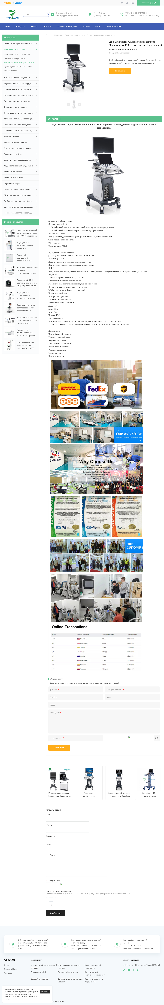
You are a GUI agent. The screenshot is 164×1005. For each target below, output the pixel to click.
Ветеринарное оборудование (17, 101)
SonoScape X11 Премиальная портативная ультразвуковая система (148, 794)
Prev (68, 104)
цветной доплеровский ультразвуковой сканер (14, 58)
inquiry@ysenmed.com (67, 16)
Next (79, 104)
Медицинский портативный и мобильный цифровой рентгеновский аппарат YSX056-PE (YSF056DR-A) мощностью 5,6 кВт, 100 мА (27, 295)
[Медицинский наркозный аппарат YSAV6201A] (9, 245)
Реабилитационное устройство (18, 201)
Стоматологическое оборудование (19, 124)
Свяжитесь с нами (113, 26)
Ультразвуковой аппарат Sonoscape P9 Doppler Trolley (119, 794)
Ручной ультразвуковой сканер (18, 66)
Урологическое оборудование (17, 160)
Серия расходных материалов (17, 189)
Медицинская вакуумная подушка (19, 195)
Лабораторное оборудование (17, 77)
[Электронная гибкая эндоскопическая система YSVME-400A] (9, 345)
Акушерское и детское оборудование (19, 83)
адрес (52, 705)
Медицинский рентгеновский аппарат (19, 43)
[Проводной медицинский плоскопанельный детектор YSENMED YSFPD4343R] (9, 258)
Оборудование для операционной (19, 89)
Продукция (20, 26)
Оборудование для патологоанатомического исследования (19, 113)
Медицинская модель (13, 177)
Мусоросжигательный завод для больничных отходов (19, 119)
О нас (97, 26)
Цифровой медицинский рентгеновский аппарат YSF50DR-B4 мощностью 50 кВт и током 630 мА (27, 233)
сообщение (55, 712)
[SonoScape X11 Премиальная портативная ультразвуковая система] (149, 779)
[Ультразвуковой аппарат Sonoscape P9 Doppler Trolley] (119, 779)
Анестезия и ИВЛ (38, 972)
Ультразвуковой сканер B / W (17, 54)
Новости (47, 26)
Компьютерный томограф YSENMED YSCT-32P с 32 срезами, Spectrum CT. (26, 333)
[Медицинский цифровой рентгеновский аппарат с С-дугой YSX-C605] (9, 320)
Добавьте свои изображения (89, 892)
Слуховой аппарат (12, 183)
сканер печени (10, 70)
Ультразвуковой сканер (14, 49)
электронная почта (115, 689)
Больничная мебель (13, 154)
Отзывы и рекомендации (67, 26)
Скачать (86, 26)
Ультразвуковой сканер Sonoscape (19, 62)
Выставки (8, 973)
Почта (49, 825)
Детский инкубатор (39, 979)
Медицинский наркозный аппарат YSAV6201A (25, 245)
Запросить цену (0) (148, 3)
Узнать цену (120, 71)
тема (108, 697)
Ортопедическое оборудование (18, 148)
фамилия (54, 689)
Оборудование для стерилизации (19, 130)
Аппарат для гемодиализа (15, 142)
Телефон (53, 697)
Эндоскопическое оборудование (18, 95)
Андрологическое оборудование (18, 166)
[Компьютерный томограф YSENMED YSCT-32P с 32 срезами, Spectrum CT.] (9, 332)
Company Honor (11, 969)
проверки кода (57, 738)
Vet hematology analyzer (68, 972)
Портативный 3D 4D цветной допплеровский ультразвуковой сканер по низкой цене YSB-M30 (27, 283)
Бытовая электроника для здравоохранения (19, 207)
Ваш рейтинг (51, 836)
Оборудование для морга (15, 107)
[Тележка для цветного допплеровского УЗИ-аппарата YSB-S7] (9, 307)
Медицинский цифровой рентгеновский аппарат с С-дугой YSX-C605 (27, 320)
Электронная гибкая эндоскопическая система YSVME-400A (25, 345)
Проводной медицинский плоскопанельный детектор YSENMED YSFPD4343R (25, 258)
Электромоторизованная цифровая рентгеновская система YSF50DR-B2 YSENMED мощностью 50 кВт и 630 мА (27, 270)
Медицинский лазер (13, 171)
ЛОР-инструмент (11, 136)
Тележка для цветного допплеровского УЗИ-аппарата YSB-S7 (26, 308)
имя (48, 814)
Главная (7, 26)
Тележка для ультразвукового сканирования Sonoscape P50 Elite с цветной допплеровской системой (89, 794)
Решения (34, 26)
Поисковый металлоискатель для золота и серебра (19, 213)
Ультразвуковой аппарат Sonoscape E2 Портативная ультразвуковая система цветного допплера (59, 794)
